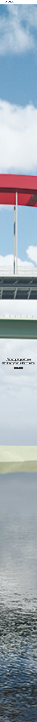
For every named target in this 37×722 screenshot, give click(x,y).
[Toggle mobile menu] (35, 2)
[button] (2, 720)
